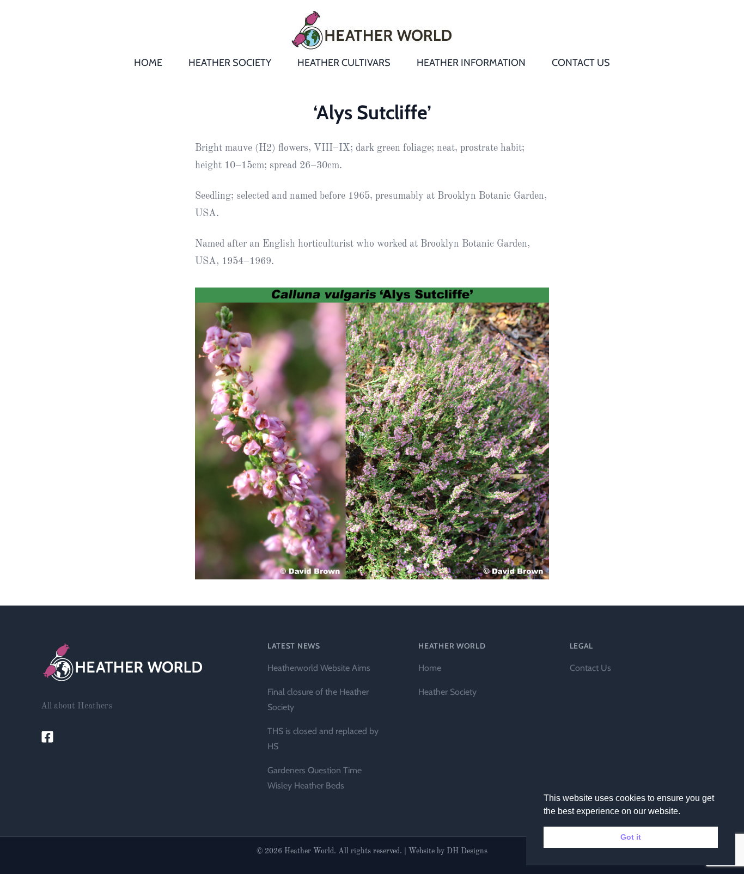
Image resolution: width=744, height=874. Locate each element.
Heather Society (447, 692)
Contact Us (590, 668)
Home (429, 668)
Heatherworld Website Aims (318, 668)
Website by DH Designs (447, 851)
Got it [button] (630, 837)
